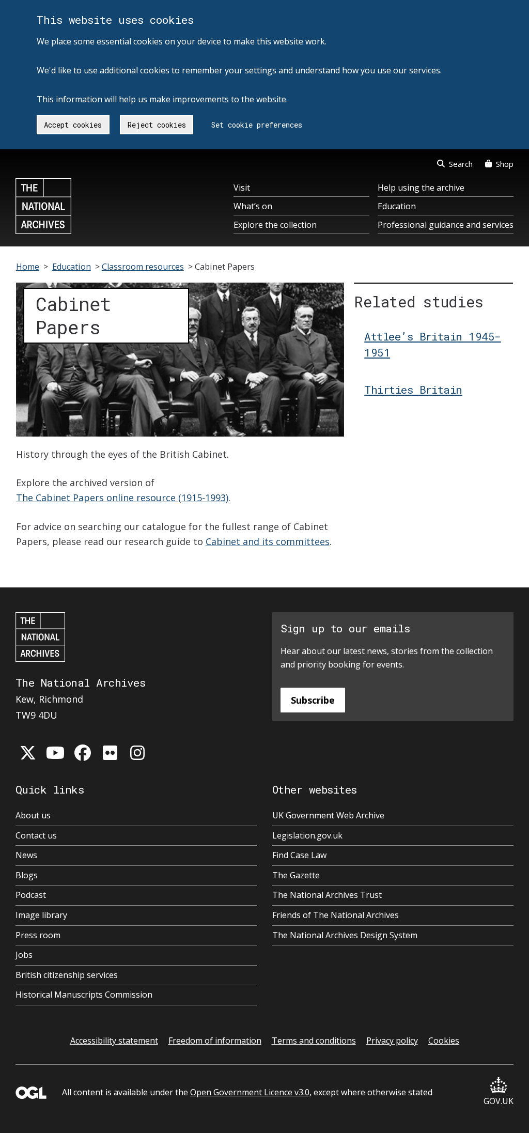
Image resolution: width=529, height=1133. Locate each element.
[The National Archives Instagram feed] (137, 752)
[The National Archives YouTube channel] (55, 752)
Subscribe (313, 700)
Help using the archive (421, 187)
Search (461, 164)
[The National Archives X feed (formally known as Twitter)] (27, 752)
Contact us (36, 835)
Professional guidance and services (446, 224)
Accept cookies (73, 125)
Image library (41, 915)
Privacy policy (392, 1040)
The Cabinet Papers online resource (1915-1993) (122, 497)
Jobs (24, 954)
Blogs (26, 875)
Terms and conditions (314, 1040)
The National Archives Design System (344, 935)
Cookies (443, 1040)
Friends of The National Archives (335, 915)
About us (33, 815)
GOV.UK (499, 1101)
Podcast (30, 895)
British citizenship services (66, 975)
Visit (242, 187)
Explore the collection (275, 224)
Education (397, 206)
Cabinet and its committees (268, 541)
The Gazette (296, 875)
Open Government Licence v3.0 (249, 1092)
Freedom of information (214, 1040)
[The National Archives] (43, 206)
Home (27, 266)
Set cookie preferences (256, 125)
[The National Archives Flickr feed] (110, 752)
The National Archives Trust (327, 895)
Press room (37, 935)
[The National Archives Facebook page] (82, 752)
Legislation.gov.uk (307, 835)
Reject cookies (157, 125)
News (26, 855)
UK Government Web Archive (328, 815)
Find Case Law (299, 855)
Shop (505, 164)
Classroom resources (143, 266)
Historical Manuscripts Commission (83, 994)
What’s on (253, 206)
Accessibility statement (114, 1040)
